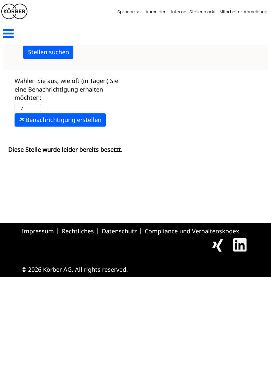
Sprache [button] (126, 12)
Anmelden (156, 12)
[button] (45, 34)
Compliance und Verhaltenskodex (192, 231)
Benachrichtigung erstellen (62, 120)
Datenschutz (119, 231)
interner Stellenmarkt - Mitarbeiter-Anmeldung (219, 12)
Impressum (38, 231)
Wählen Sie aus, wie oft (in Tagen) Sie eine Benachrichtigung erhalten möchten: (66, 89)
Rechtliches (78, 231)
